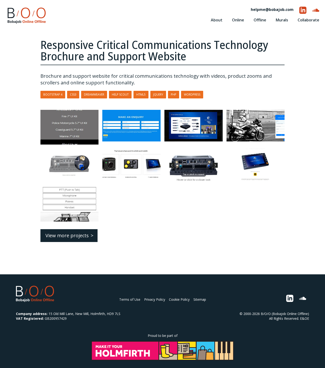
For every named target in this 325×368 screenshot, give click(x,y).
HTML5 (141, 94)
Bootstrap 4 (52, 94)
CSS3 (73, 94)
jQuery (158, 94)
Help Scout (120, 94)
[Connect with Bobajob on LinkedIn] (302, 10)
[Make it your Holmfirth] (162, 350)
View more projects (67, 235)
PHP (173, 94)
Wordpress (192, 94)
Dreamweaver (94, 94)
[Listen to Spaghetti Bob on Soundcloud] (315, 10)
